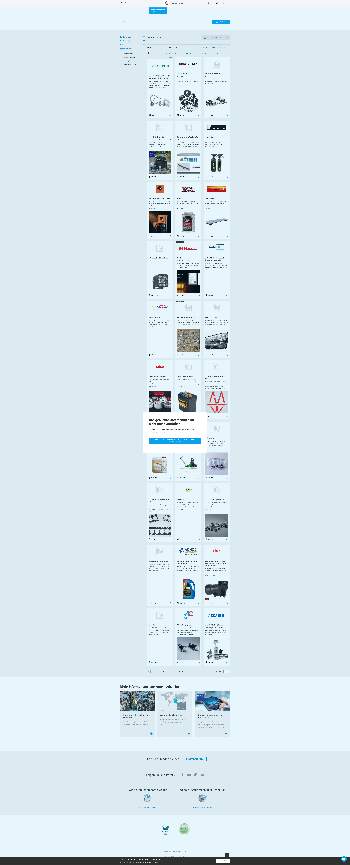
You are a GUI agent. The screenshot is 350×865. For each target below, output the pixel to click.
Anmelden (223, 861)
